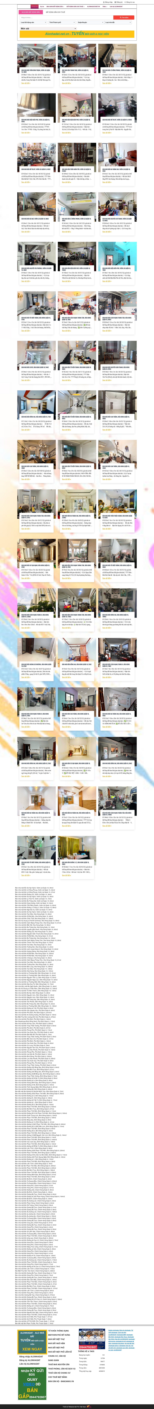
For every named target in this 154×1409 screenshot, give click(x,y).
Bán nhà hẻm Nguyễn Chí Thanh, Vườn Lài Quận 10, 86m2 (117, 219)
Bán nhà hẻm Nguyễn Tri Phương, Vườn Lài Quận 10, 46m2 (36, 269)
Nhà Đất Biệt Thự (56, 1339)
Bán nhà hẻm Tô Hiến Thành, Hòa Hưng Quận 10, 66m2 (76, 417)
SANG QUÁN (53, 1360)
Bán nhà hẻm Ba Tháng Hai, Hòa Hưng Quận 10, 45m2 (35, 814)
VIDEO (29, 1384)
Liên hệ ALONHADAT (116, 6)
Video (104, 6)
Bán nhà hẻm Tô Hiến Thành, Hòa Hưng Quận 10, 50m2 (76, 368)
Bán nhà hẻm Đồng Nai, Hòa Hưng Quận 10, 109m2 (115, 615)
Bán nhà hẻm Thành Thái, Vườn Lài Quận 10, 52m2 (75, 71)
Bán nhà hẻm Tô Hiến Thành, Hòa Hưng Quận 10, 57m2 (36, 318)
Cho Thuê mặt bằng (57, 1377)
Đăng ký (119, 2)
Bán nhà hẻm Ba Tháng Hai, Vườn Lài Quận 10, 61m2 (116, 170)
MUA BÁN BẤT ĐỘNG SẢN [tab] (31, 12)
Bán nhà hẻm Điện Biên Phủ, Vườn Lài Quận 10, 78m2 (116, 269)
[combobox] (33, 22)
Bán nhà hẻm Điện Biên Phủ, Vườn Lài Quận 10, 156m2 (76, 269)
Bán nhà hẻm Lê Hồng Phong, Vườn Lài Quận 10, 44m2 (76, 219)
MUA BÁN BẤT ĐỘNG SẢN (55, 6)
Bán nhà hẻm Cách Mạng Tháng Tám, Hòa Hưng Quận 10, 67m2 (35, 516)
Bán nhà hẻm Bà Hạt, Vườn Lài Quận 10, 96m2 (35, 219)
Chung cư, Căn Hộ (57, 1356)
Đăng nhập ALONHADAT (31, 1356)
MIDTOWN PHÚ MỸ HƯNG (59, 1335)
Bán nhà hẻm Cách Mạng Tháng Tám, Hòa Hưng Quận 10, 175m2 (76, 615)
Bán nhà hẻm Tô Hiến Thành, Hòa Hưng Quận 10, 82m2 (76, 467)
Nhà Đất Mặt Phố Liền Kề (60, 1352)
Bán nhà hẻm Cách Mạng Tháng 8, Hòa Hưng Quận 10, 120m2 (35, 615)
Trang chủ (35, 6)
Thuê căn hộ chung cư (59, 1373)
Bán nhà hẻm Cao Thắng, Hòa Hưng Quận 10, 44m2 (115, 467)
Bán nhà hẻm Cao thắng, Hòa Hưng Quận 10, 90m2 (115, 417)
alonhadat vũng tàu (125, 1346)
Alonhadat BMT (121, 1335)
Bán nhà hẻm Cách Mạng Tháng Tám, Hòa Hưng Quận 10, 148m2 (116, 814)
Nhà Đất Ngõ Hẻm (56, 1343)
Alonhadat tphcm (113, 1346)
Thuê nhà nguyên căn (58, 1364)
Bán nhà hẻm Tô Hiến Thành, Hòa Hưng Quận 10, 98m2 (117, 566)
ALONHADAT (118, 1350)
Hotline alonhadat (113, 1330)
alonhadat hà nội (121, 1341)
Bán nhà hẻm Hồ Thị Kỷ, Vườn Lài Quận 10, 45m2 (35, 169)
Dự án (42, 6)
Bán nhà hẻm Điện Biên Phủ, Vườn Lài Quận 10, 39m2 (76, 120)
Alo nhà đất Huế (129, 1343)
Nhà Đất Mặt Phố (56, 1348)
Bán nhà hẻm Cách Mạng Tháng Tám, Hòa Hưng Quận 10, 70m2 (76, 318)
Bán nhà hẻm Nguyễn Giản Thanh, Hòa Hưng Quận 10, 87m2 (115, 368)
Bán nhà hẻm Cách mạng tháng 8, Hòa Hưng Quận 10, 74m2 (116, 665)
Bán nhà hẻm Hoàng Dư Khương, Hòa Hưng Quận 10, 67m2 (36, 665)
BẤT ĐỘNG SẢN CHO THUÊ (75, 6)
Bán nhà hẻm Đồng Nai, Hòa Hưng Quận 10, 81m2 (117, 763)
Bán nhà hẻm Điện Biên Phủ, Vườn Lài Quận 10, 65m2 (35, 120)
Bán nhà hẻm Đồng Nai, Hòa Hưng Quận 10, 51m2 (76, 664)
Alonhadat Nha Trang (121, 1337)
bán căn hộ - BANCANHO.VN (61, 1381)
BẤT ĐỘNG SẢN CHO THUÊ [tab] (55, 12)
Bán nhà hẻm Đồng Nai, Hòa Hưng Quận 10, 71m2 (36, 417)
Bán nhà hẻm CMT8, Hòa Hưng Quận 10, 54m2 (35, 367)
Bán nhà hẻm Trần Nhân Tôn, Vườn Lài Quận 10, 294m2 (76, 170)
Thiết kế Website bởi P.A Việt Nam (74, 1407)
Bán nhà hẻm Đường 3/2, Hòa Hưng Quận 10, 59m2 (75, 863)
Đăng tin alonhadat (125, 1330)
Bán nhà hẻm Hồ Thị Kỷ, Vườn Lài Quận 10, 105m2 (117, 120)
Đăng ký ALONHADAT (29, 1360)
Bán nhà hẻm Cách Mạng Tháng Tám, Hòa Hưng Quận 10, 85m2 (116, 318)
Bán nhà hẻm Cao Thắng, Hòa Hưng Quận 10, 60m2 (75, 714)
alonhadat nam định (122, 1348)
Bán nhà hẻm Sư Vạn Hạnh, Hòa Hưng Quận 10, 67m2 (35, 566)
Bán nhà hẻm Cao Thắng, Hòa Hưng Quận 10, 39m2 (35, 467)
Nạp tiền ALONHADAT (121, 1339)
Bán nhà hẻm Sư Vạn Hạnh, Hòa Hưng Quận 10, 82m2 (76, 764)
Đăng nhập (109, 2)
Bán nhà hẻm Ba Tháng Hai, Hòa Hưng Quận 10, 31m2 (76, 814)
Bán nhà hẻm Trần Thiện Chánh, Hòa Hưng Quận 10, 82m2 (117, 516)
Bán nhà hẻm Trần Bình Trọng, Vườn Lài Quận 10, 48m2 (35, 71)
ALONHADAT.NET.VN (93, 6)
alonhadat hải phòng (118, 1343)
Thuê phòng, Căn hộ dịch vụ (61, 1369)
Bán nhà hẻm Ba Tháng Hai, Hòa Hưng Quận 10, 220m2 (76, 516)
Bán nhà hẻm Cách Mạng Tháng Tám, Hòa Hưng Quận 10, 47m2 (76, 566)
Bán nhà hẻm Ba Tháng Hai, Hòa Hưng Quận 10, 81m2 (116, 714)
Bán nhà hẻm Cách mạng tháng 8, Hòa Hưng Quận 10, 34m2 (35, 714)
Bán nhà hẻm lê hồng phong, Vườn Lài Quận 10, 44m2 (116, 71)
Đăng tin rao (130, 2)
